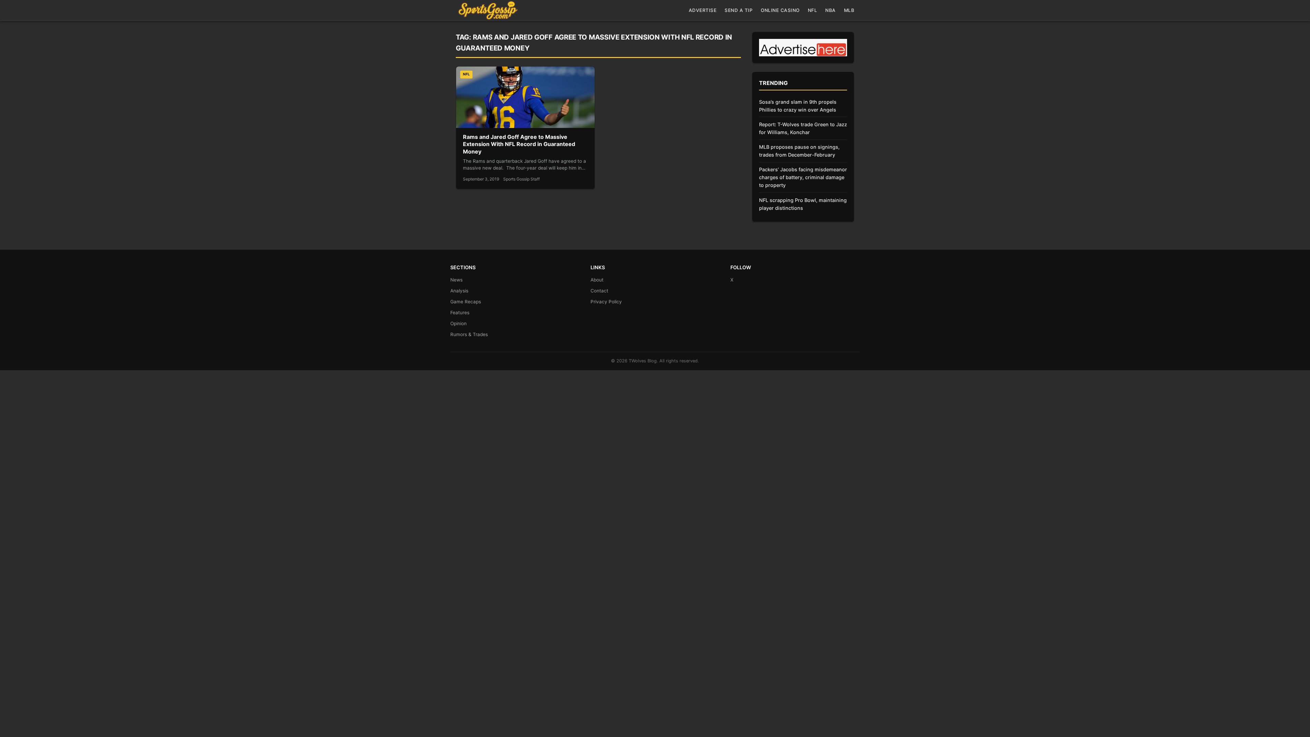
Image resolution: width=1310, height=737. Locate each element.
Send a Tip (739, 10)
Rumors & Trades (469, 334)
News (456, 280)
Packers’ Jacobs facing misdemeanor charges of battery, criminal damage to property (803, 177)
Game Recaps (465, 301)
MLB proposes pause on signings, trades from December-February (799, 151)
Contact (599, 290)
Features (459, 312)
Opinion (458, 323)
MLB (849, 10)
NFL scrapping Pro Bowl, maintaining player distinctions (803, 204)
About (597, 280)
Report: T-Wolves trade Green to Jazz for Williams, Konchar (803, 128)
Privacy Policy (606, 301)
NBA (830, 10)
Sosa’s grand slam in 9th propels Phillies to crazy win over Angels (797, 106)
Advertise (703, 10)
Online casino (780, 10)
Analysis (459, 290)
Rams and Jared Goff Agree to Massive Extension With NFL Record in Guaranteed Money (519, 144)
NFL (812, 10)
